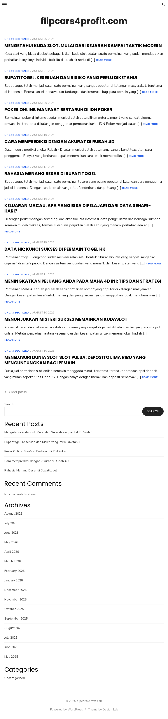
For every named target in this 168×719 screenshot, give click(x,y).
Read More (104, 60)
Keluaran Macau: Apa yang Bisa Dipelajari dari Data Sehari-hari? (77, 208)
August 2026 (13, 514)
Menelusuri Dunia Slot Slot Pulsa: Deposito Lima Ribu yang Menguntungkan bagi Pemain (75, 360)
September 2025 (16, 618)
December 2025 (15, 590)
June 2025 (11, 647)
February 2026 (14, 571)
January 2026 (13, 580)
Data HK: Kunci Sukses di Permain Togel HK (54, 249)
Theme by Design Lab (103, 709)
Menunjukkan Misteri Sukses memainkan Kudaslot (66, 319)
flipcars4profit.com (84, 21)
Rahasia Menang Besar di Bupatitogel (50, 173)
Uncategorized (16, 39)
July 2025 (10, 638)
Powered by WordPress (66, 709)
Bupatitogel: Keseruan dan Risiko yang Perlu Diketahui (70, 77)
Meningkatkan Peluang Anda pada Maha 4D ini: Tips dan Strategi (82, 281)
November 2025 (15, 599)
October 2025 (14, 609)
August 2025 (13, 628)
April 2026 (11, 552)
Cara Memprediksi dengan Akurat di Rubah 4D (59, 141)
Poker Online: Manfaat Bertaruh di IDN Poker (58, 109)
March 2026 (12, 561)
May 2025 (11, 657)
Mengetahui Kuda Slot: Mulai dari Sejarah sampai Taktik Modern (83, 46)
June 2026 (11, 533)
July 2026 (10, 523)
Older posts (18, 392)
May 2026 (11, 542)
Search (9, 404)
